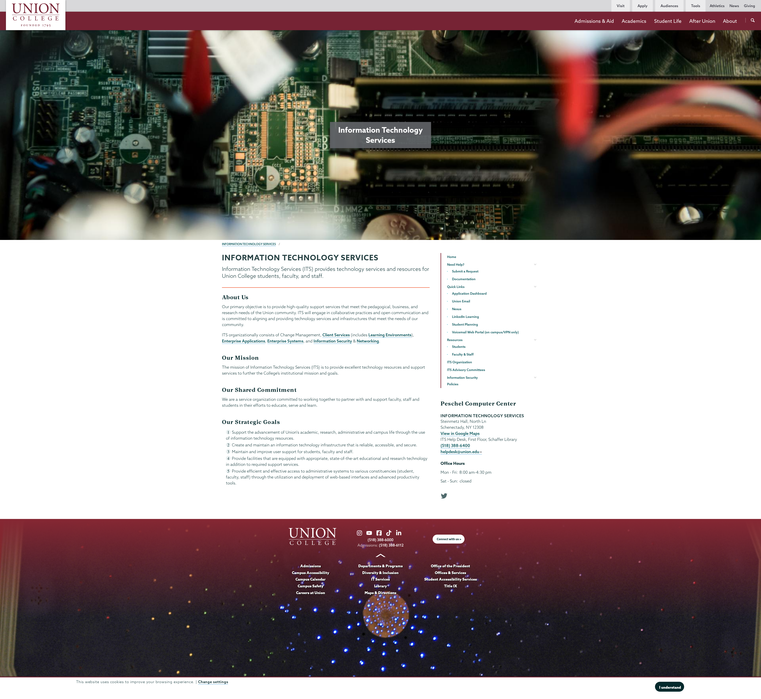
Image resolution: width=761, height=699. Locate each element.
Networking (368, 340)
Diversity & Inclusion (380, 572)
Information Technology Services (249, 244)
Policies (452, 384)
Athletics (717, 6)
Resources (455, 340)
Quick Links (456, 287)
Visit (620, 6)
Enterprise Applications (243, 340)
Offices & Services (450, 572)
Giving (749, 6)
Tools (695, 6)
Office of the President (450, 566)
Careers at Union (310, 592)
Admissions (310, 566)
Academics (634, 21)
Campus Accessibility (310, 572)
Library (380, 586)
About (730, 21)
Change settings (213, 682)
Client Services (336, 334)
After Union (702, 21)
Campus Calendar (310, 579)
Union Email (461, 301)
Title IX (450, 586)
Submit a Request (465, 271)
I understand (670, 687)
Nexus (456, 309)
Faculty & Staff (463, 354)
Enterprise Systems (285, 340)
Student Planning (465, 324)
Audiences (669, 6)
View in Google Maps (460, 433)
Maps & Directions (380, 592)
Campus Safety (310, 586)
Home (451, 257)
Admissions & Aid (594, 21)
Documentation (464, 279)
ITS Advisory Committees (466, 370)
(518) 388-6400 (455, 445)
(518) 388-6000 (380, 540)
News (734, 6)
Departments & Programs (380, 566)
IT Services (380, 579)
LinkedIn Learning (465, 317)
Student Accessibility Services (450, 579)
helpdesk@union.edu (460, 451)
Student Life (668, 21)
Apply (642, 6)
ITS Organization (459, 362)
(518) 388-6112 (391, 545)
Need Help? (455, 265)
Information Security (333, 340)
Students (459, 347)
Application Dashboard (469, 293)
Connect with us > (449, 539)
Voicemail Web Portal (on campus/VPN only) (485, 332)
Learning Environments (389, 334)
